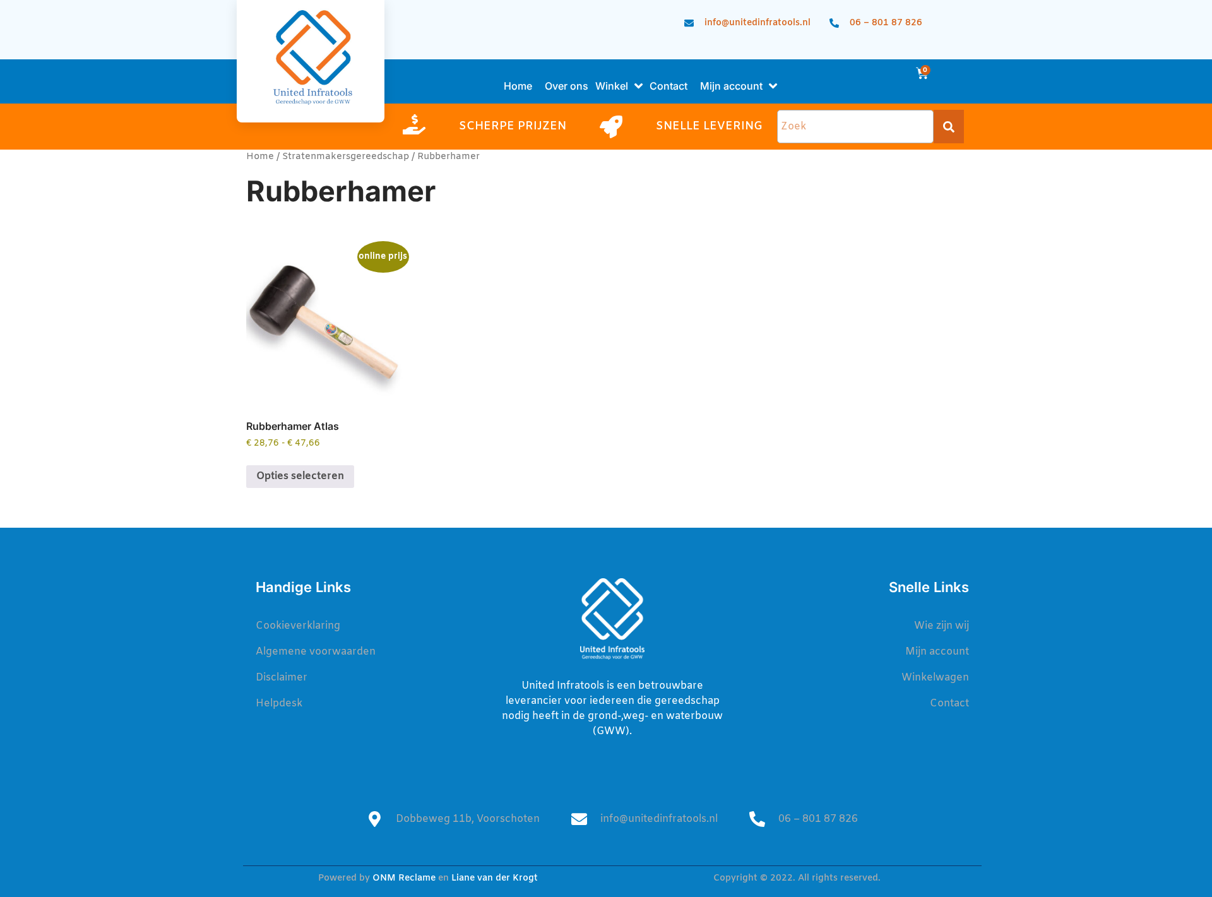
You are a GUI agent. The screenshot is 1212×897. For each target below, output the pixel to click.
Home (260, 156)
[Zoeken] (949, 126)
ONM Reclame (404, 878)
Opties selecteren (300, 476)
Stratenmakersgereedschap (345, 156)
